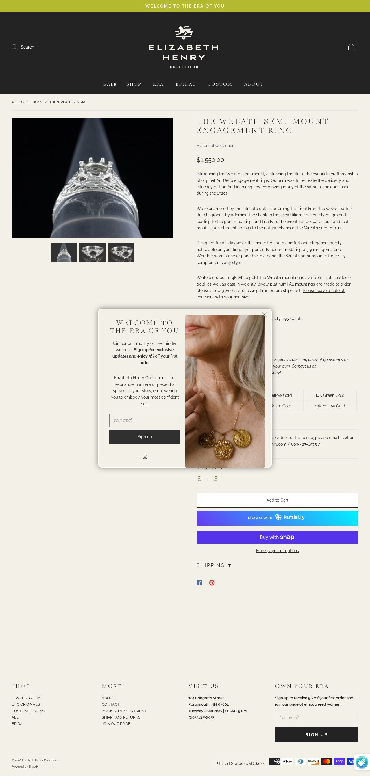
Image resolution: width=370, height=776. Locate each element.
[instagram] (144, 457)
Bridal (186, 84)
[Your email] (316, 717)
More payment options (277, 550)
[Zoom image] (92, 179)
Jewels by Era (26, 698)
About (254, 84)
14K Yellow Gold (277, 395)
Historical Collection (215, 145)
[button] (28, 179)
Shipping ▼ (215, 565)
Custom (220, 84)
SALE (110, 84)
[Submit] (18, 46)
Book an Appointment (124, 711)
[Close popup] (264, 315)
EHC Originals (26, 704)
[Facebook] (199, 582)
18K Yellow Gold (330, 406)
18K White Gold (276, 406)
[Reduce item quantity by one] (199, 479)
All (15, 717)
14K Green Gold (330, 395)
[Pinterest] (212, 582)
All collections (27, 102)
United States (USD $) (238, 763)
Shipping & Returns (121, 717)
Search (27, 47)
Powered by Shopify (25, 766)
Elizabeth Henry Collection (40, 760)
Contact (111, 704)
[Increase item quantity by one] (216, 479)
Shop (133, 84)
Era (158, 84)
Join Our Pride (116, 723)
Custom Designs (28, 711)
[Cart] (351, 47)
